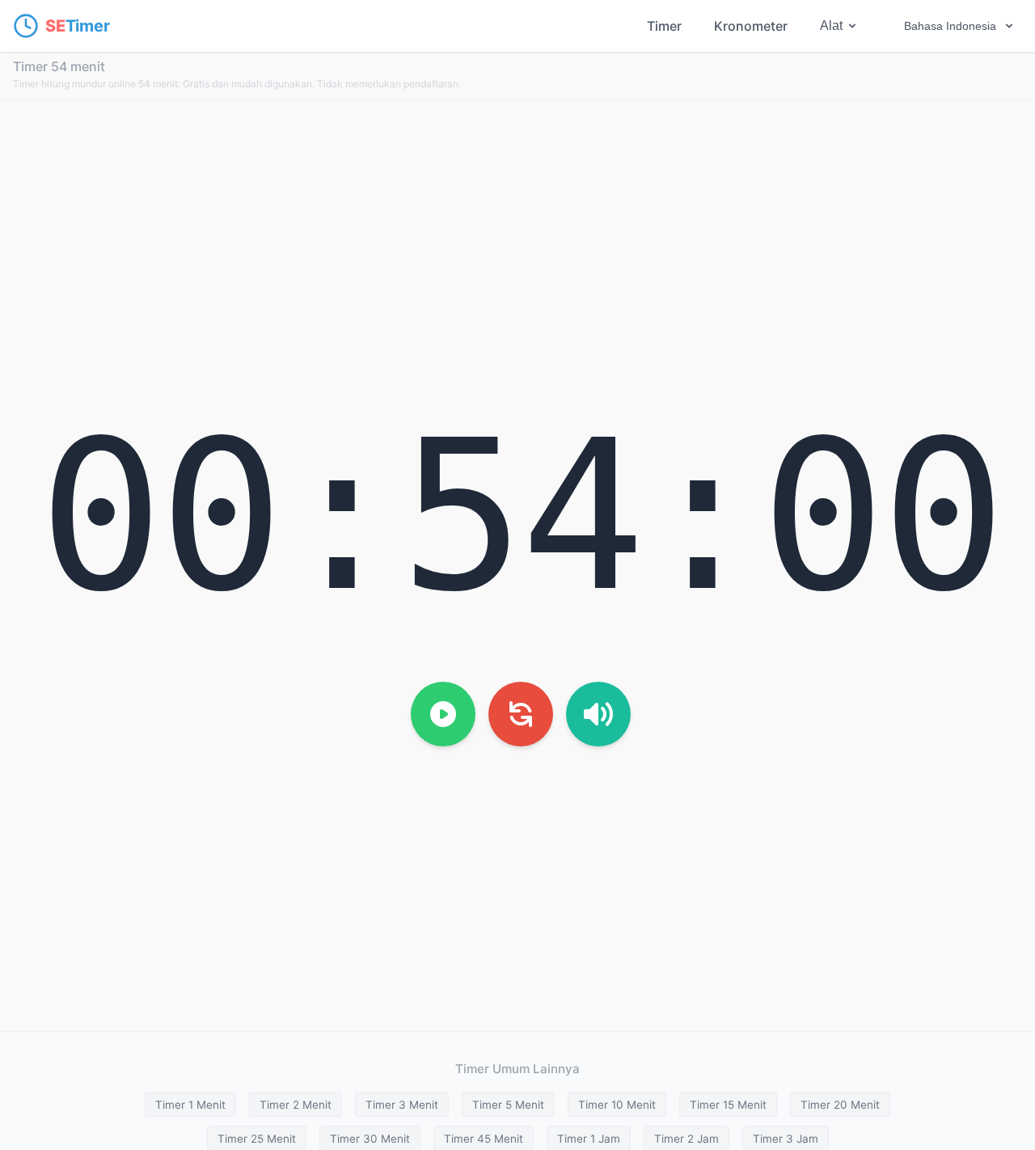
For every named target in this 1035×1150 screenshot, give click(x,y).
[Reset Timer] (520, 714)
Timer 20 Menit (840, 1104)
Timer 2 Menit (296, 1104)
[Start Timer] (443, 714)
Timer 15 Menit (728, 1104)
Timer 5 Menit (508, 1104)
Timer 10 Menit (617, 1104)
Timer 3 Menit (401, 1104)
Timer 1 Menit (190, 1104)
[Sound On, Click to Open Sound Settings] (598, 714)
